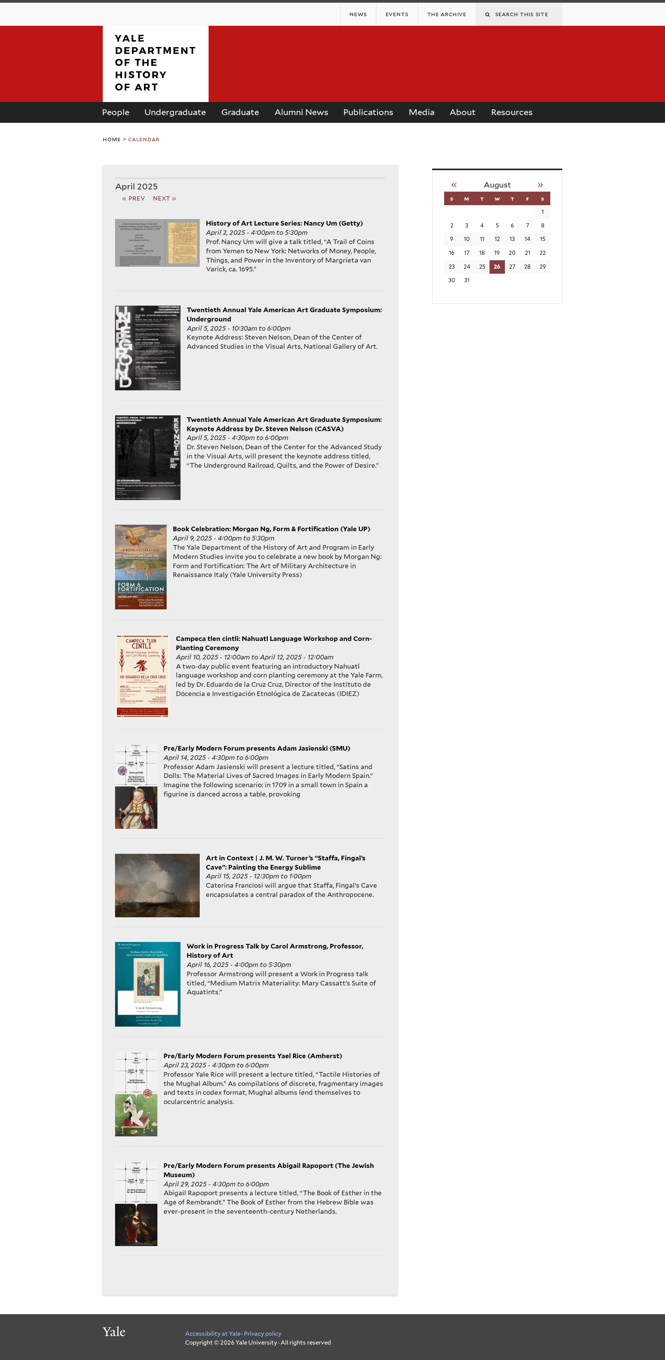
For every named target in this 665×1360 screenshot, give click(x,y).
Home (112, 139)
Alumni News (301, 112)
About (462, 112)
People (115, 112)
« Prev (133, 198)
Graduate (240, 112)
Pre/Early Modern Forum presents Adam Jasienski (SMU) (257, 748)
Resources (512, 112)
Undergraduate (175, 112)
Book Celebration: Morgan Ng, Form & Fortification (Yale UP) (271, 529)
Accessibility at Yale (213, 1333)
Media (421, 112)
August (497, 184)
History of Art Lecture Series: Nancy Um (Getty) (284, 223)
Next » (165, 198)
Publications (368, 112)
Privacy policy (262, 1333)
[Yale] (115, 1333)
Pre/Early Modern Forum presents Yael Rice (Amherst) (253, 1056)
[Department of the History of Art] (156, 95)
